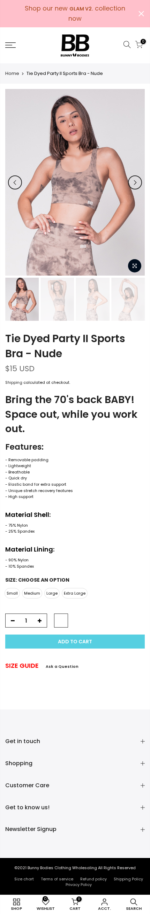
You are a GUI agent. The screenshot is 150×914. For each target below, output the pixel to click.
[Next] (135, 182)
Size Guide (22, 665)
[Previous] (15, 182)
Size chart (24, 879)
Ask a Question (62, 666)
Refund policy (93, 879)
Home (12, 73)
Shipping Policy (128, 879)
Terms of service (57, 879)
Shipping (13, 382)
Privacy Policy (79, 884)
